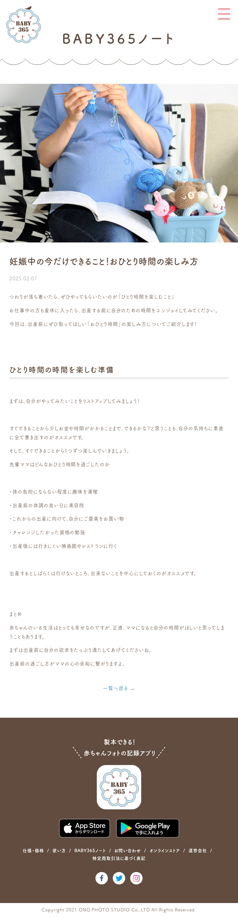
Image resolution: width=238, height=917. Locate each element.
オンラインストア (164, 850)
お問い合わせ (127, 850)
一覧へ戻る (115, 688)
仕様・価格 (33, 850)
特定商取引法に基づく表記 (119, 858)
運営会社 (197, 850)
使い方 (59, 850)
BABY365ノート (90, 850)
